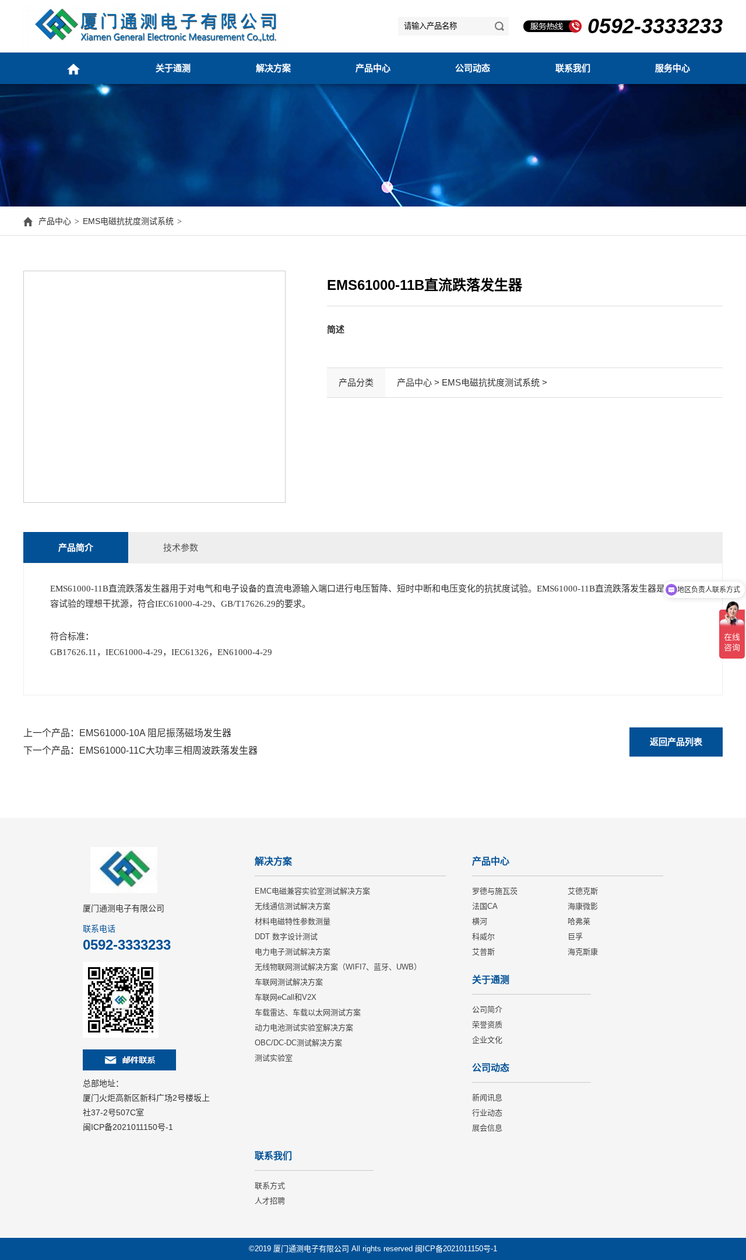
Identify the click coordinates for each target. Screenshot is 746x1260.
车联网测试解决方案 (289, 982)
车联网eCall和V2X (285, 997)
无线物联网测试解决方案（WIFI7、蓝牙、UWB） (338, 967)
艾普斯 (483, 951)
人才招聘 (270, 1200)
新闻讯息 (487, 1097)
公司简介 (487, 1009)
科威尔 (483, 936)
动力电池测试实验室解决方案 (304, 1027)
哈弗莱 (579, 921)
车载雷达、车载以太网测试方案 (308, 1012)
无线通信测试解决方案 (292, 906)
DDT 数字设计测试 (286, 936)
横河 (479, 921)
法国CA (485, 906)
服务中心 (672, 68)
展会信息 (487, 1128)
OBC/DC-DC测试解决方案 (298, 1042)
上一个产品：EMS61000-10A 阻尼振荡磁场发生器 (127, 733)
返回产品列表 (676, 742)
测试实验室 (274, 1058)
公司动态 (472, 68)
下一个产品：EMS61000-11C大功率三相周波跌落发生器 (140, 750)
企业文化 (487, 1039)
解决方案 (273, 68)
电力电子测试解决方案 (292, 951)
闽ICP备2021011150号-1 (128, 1127)
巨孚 (575, 936)
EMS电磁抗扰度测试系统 (128, 221)
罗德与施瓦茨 (495, 891)
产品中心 (373, 68)
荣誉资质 (487, 1024)
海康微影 (583, 906)
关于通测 (173, 68)
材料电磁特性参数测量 (292, 921)
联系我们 (572, 68)
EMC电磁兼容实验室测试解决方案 (312, 891)
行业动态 (487, 1112)
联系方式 (270, 1185)
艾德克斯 (583, 891)
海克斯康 (583, 951)
